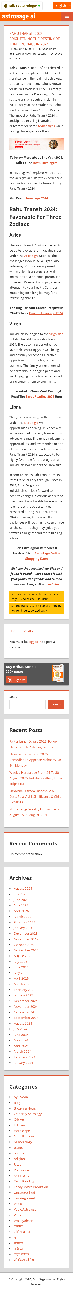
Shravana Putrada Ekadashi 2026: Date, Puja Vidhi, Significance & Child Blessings (35, 796)
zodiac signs (46, 126)
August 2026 (23, 888)
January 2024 (23, 1062)
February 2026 (24, 922)
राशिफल (18, 1243)
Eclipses (19, 1125)
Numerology (23, 1142)
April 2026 (21, 911)
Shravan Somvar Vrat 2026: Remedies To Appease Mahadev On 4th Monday (35, 759)
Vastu (18, 1203)
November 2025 (26, 939)
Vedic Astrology (25, 1209)
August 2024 (23, 1023)
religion (19, 1159)
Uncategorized (24, 1192)
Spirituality (21, 1176)
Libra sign (31, 423)
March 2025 (22, 984)
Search (14, 696)
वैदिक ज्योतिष (21, 1254)
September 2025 (26, 950)
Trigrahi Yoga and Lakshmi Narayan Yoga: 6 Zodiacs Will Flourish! (34, 596)
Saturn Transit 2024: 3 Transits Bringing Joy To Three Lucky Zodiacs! (36, 608)
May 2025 (21, 973)
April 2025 (21, 978)
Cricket (19, 1119)
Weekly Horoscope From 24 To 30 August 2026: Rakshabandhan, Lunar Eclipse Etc (35, 778)
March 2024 (22, 1051)
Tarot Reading (24, 1181)
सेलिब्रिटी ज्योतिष (24, 1260)
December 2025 (26, 933)
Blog (17, 1102)
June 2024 (21, 1034)
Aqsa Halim (49, 49)
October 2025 (24, 945)
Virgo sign (56, 334)
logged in (35, 641)
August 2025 (23, 956)
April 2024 (21, 1046)
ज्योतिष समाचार (22, 1232)
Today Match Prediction (31, 1187)
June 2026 (21, 900)
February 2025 (24, 990)
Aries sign (31, 256)
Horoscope (39, 53)
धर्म (15, 1237)
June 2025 (21, 967)
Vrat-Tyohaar (23, 1220)
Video (18, 1215)
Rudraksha (21, 1170)
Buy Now (19, 680)
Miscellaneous (24, 1136)
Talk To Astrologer (22, 5)
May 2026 (21, 905)
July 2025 (20, 961)
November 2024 (26, 1006)
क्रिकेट (18, 1226)
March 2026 (22, 916)
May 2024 (21, 1040)
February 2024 (24, 1057)
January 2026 (23, 928)
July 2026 (20, 894)
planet (18, 1147)
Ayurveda (21, 1097)
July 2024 (20, 1029)
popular (19, 1153)
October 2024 (24, 1012)
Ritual (18, 1164)
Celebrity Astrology (28, 1114)
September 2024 (26, 1017)
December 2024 (26, 1001)
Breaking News (22, 53)
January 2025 (23, 995)
